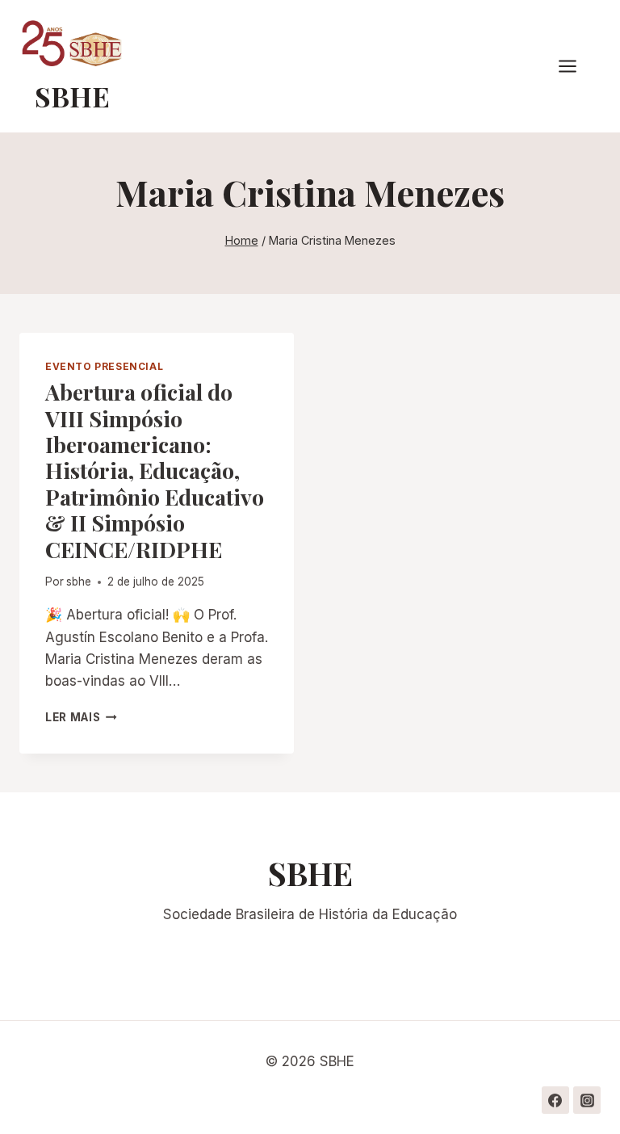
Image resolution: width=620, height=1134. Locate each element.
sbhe (78, 581)
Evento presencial (104, 366)
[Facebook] (555, 1100)
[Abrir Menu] (576, 67)
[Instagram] (587, 1100)
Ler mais (81, 717)
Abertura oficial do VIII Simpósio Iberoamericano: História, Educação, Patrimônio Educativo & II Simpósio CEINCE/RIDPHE (154, 470)
